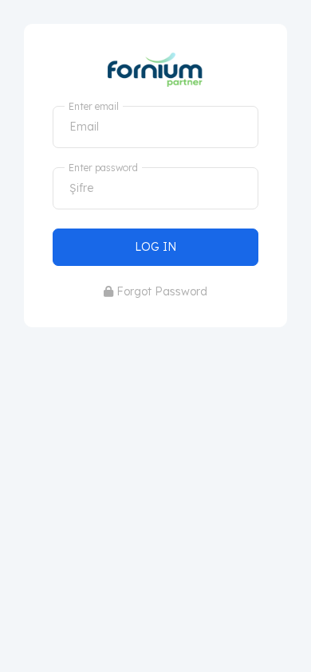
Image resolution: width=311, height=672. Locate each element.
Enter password (103, 168)
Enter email (94, 106)
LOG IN (155, 247)
